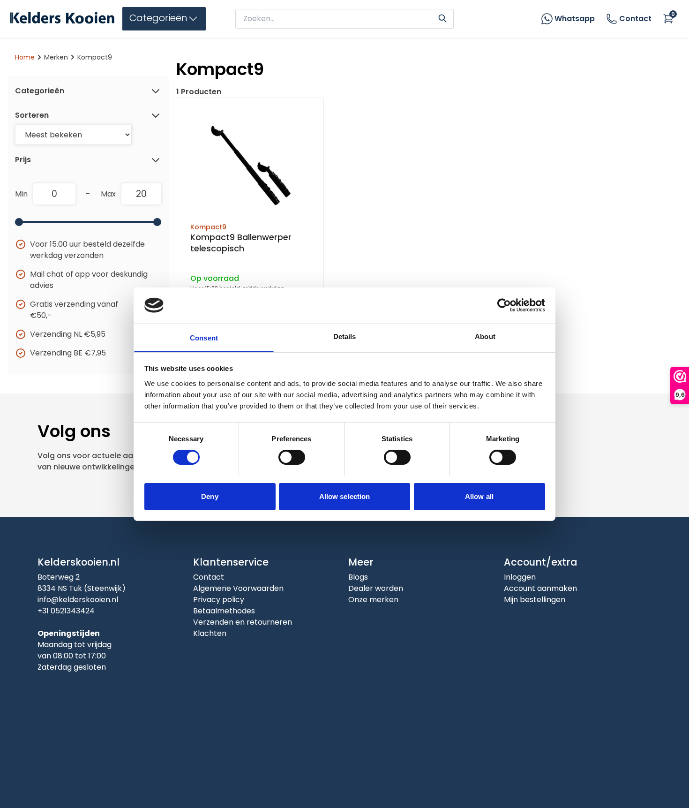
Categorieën (39, 90)
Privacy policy (218, 599)
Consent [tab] (204, 337)
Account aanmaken (540, 588)
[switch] (291, 457)
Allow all (479, 496)
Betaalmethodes (224, 610)
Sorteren (32, 115)
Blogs (358, 577)
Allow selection (344, 496)
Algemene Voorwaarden (238, 588)
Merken (56, 57)
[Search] (442, 17)
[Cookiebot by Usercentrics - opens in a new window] (504, 305)
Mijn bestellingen (534, 599)
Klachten (209, 633)
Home (25, 57)
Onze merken (373, 599)
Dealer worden (375, 588)
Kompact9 (208, 227)
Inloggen (520, 577)
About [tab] (485, 336)
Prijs (23, 159)
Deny (209, 496)
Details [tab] (344, 336)
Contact (635, 18)
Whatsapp (574, 18)
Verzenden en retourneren (242, 622)
